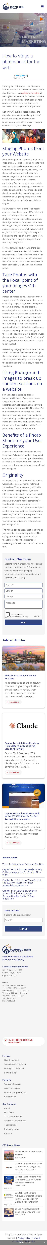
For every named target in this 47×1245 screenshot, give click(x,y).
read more (14, 702)
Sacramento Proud (13, 1116)
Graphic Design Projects (15, 1092)
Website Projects (12, 1088)
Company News (11, 1129)
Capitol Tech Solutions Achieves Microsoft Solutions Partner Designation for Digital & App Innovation (19, 894)
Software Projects (12, 1084)
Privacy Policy (24, 1238)
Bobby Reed (21, 75)
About (7, 1108)
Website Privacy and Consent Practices (20, 677)
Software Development (15, 1064)
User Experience (12, 1060)
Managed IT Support (14, 1068)
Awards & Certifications (15, 1120)
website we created (30, 93)
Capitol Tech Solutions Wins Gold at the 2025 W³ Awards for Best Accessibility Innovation (22, 816)
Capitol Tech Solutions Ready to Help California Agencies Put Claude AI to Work (22, 746)
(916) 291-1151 (10, 975)
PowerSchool (10, 1072)
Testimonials (10, 1125)
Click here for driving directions (20, 1041)
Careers (8, 1133)
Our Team (9, 1112)
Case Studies (10, 1096)
